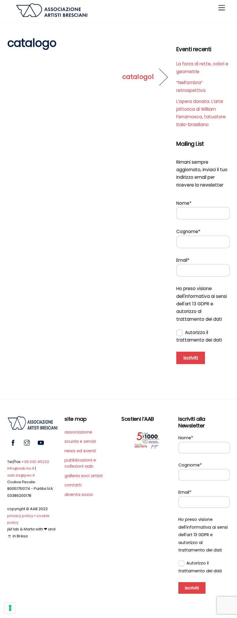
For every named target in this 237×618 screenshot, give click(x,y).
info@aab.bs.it (20, 468)
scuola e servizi (80, 441)
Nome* (183, 203)
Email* (182, 260)
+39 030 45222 (35, 461)
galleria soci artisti (83, 476)
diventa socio (78, 494)
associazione (78, 432)
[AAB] (51, 15)
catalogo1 (138, 77)
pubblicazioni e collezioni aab (80, 463)
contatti (73, 485)
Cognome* (188, 231)
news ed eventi (80, 451)
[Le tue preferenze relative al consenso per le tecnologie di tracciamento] (10, 607)
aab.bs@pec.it (21, 475)
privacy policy (20, 516)
